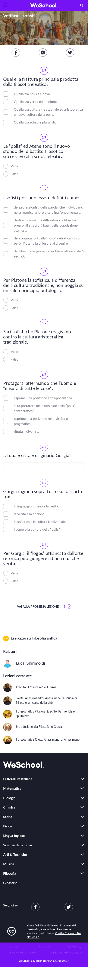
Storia (7, 817)
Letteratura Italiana (17, 779)
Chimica (9, 807)
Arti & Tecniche (15, 854)
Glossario (10, 883)
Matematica (12, 788)
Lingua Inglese (14, 836)
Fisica (7, 826)
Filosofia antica (44, 638)
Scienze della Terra (17, 845)
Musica (8, 864)
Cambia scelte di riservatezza (66, 952)
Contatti (14, 946)
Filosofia (9, 873)
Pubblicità (44, 946)
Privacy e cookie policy (22, 952)
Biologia (9, 798)
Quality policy (73, 946)
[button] (5, 5)
